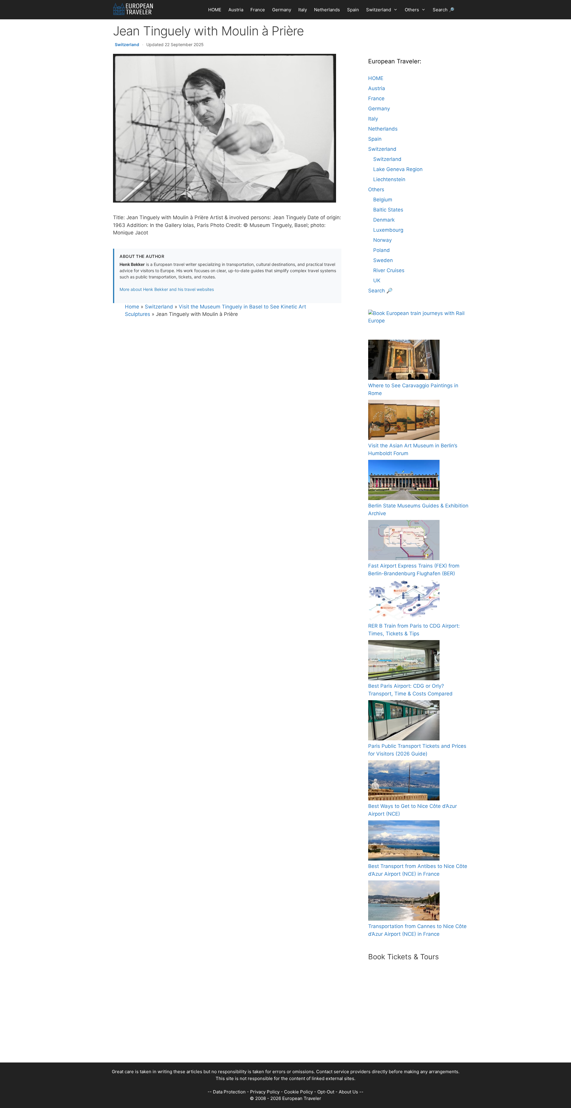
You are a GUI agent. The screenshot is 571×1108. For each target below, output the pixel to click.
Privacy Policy (265, 1092)
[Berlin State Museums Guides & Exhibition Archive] (404, 481)
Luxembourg (388, 230)
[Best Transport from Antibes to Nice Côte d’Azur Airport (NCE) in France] (404, 841)
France (257, 9)
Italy (302, 9)
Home (132, 307)
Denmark (384, 220)
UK (376, 280)
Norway (382, 240)
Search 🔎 (443, 9)
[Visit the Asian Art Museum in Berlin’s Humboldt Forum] (404, 421)
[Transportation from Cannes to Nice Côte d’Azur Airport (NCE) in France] (404, 901)
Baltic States (388, 210)
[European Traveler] (133, 9)
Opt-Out (325, 1092)
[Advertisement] (279, 1020)
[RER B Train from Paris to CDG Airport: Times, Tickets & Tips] (404, 601)
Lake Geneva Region (398, 169)
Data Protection (229, 1092)
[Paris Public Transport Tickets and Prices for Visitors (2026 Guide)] (404, 721)
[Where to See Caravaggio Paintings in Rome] (404, 361)
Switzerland (378, 9)
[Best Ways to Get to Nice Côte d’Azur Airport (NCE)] (404, 781)
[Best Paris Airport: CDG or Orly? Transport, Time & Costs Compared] (404, 661)
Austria (235, 9)
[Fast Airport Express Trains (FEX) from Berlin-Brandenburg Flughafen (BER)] (404, 541)
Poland (381, 250)
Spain (353, 9)
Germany (281, 9)
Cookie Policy (298, 1092)
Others (412, 9)
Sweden (383, 260)
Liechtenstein (389, 179)
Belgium (382, 200)
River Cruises (388, 270)
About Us (348, 1092)
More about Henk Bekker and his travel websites (167, 289)
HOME (214, 9)
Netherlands (327, 9)
